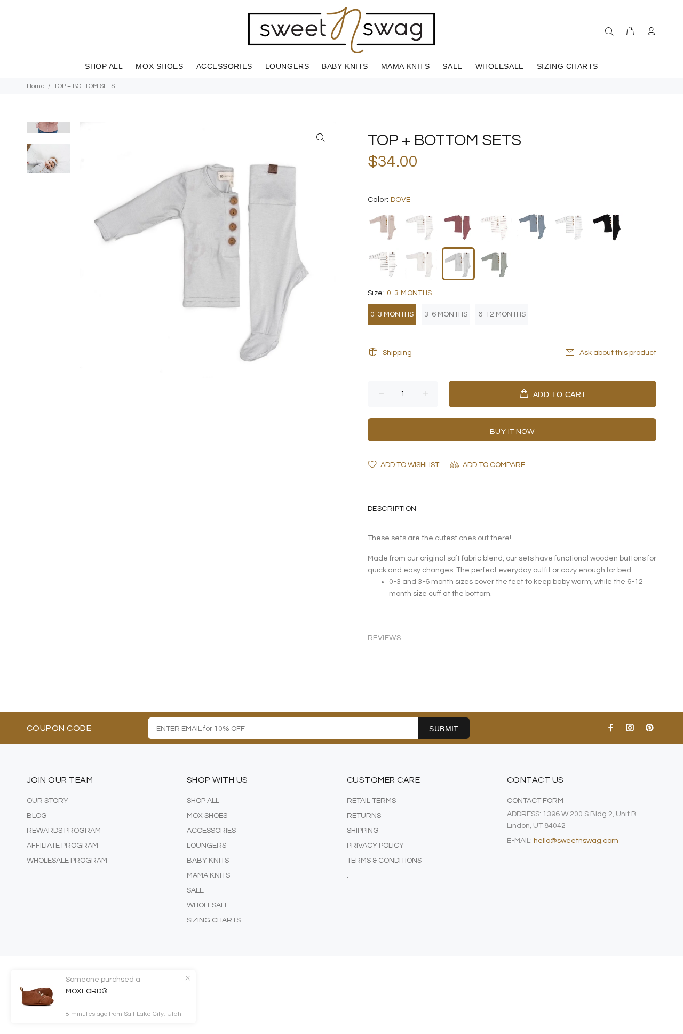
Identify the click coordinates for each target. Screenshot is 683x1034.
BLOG (37, 815)
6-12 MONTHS (502, 314)
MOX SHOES (207, 815)
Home (36, 86)
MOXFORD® (87, 991)
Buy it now (512, 432)
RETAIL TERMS (371, 800)
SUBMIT (444, 728)
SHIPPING (363, 830)
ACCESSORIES (211, 830)
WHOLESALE (208, 905)
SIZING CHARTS (214, 920)
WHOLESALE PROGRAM (67, 860)
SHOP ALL (203, 800)
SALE (195, 890)
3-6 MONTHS (445, 314)
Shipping (397, 353)
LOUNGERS (206, 845)
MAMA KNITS (208, 875)
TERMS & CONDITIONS (384, 860)
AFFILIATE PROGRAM (62, 845)
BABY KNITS (208, 860)
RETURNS (364, 815)
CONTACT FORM (535, 800)
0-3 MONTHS (392, 314)
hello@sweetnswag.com (576, 840)
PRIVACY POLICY (375, 845)
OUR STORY (47, 800)
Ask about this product (617, 353)
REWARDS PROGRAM (64, 830)
